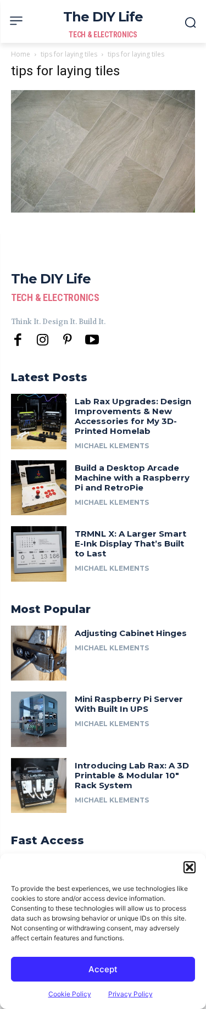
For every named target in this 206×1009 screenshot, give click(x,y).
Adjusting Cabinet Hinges (131, 633)
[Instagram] (42, 340)
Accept (103, 969)
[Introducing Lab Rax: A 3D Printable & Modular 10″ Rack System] (38, 785)
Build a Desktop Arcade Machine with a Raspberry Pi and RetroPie (132, 477)
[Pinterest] (67, 340)
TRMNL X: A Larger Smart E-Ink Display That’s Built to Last (130, 543)
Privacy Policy (130, 994)
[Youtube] (92, 340)
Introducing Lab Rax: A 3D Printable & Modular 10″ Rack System (132, 775)
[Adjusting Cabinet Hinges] (38, 653)
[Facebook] (18, 340)
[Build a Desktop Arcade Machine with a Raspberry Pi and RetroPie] (38, 488)
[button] (189, 867)
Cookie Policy (69, 994)
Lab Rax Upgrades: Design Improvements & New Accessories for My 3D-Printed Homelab (133, 416)
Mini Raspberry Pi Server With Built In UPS (129, 704)
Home (20, 54)
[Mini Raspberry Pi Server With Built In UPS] (38, 719)
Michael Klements (112, 446)
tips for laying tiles (69, 54)
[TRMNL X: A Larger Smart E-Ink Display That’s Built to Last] (38, 554)
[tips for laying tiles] (103, 209)
